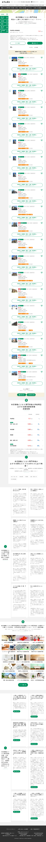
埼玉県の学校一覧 (11, 5)
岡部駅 (26, 476)
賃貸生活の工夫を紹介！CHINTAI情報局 (23, 833)
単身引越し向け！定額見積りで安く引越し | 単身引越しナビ (31, 835)
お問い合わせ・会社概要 (23, 829)
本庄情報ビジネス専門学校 (20, 5)
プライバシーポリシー (11, 829)
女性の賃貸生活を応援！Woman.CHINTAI (39, 833)
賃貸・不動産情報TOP (35, 829)
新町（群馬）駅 (33, 476)
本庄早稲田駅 (13, 479)
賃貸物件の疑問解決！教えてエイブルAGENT (7, 833)
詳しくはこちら (16, 711)
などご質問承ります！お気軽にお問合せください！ (27, 69)
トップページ (42, 1)
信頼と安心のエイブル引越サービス (10, 835)
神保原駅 (21, 476)
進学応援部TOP (4, 5)
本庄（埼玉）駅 (14, 476)
